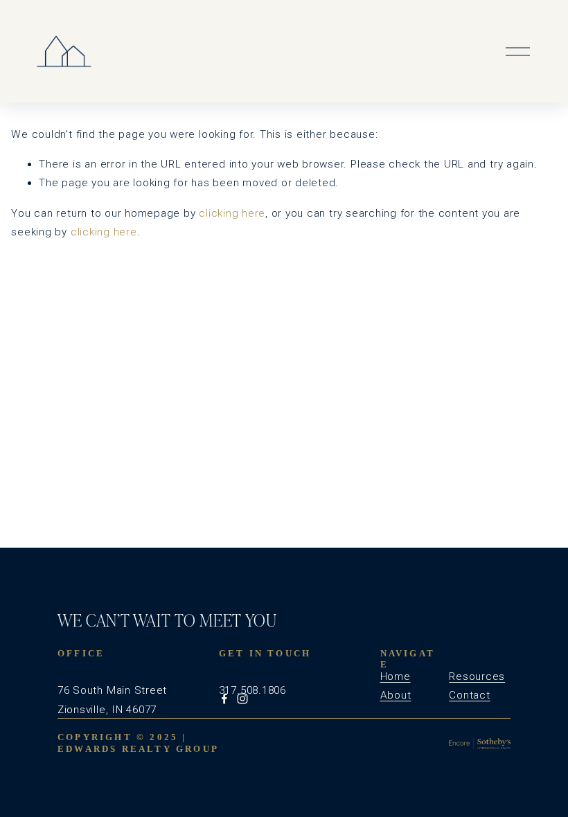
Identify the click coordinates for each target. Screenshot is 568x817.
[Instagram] (242, 698)
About (395, 695)
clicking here (232, 213)
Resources (477, 676)
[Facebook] (224, 698)
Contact (469, 695)
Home (395, 676)
